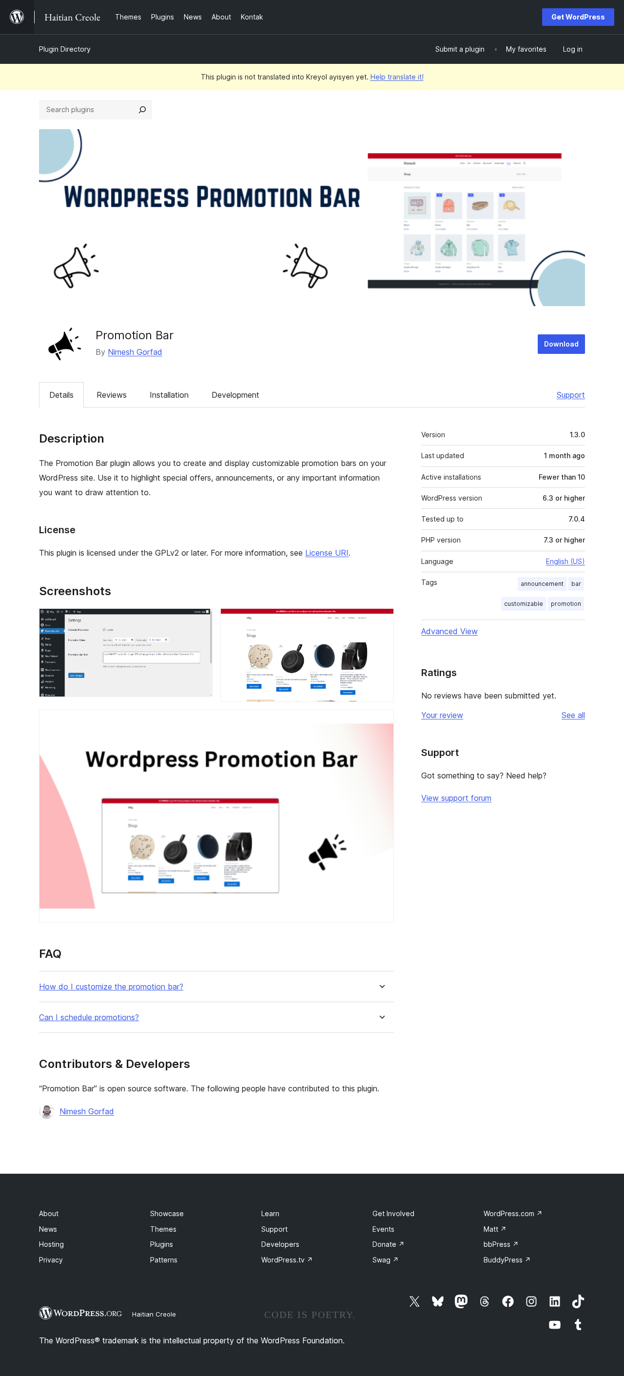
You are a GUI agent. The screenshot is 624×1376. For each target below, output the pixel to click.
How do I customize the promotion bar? (111, 986)
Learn (270, 1213)
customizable (523, 603)
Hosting (51, 1244)
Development (235, 395)
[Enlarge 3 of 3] (381, 723)
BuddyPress (507, 1260)
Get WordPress (578, 17)
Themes (163, 1229)
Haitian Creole (154, 1314)
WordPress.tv (287, 1260)
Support (571, 395)
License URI (327, 553)
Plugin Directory (65, 49)
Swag (385, 1260)
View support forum (456, 798)
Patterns (163, 1260)
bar (576, 583)
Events (383, 1229)
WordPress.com (513, 1213)
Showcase (167, 1213)
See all (573, 715)
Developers (280, 1244)
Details (61, 395)
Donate (388, 1244)
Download (561, 344)
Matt (495, 1229)
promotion (566, 603)
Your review (442, 715)
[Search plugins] (142, 109)
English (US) (565, 561)
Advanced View (449, 631)
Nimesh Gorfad (135, 352)
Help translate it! (397, 77)
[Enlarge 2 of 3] (381, 621)
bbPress (501, 1244)
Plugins (161, 1244)
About (48, 1213)
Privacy (51, 1260)
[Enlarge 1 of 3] (199, 621)
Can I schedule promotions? (89, 1017)
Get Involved (393, 1213)
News (48, 1229)
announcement (542, 583)
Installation (169, 395)
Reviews (112, 395)
